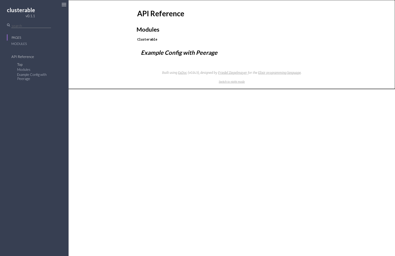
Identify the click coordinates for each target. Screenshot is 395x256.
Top (19, 64)
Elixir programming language (279, 73)
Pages (16, 37)
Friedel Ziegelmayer (232, 73)
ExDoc (182, 73)
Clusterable (147, 39)
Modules (19, 44)
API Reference (22, 57)
